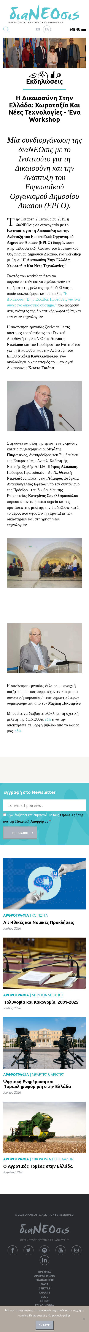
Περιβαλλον (62, 1159)
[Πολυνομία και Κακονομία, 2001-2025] (44, 963)
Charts (44, 1292)
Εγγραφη (20, 833)
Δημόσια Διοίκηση (47, 995)
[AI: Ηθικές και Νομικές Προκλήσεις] (44, 883)
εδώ (48, 719)
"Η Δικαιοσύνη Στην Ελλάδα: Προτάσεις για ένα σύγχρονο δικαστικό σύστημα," (43, 299)
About (45, 1300)
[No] (83, 1319)
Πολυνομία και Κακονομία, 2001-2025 (40, 1002)
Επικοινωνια (44, 1305)
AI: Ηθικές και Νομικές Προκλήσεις (38, 922)
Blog (44, 1296)
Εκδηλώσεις (44, 1279)
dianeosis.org (47, 1310)
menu (75, 29)
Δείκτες (44, 1288)
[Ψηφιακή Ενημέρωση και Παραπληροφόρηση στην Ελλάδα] (44, 1043)
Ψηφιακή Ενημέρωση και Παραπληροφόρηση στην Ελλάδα (37, 1084)
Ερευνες (44, 1271)
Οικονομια (41, 1159)
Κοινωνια (40, 915)
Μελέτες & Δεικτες (48, 1075)
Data (44, 1284)
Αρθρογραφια (44, 1275)
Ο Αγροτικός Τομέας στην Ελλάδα (38, 1166)
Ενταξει (45, 1325)
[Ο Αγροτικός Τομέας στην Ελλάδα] (44, 1127)
